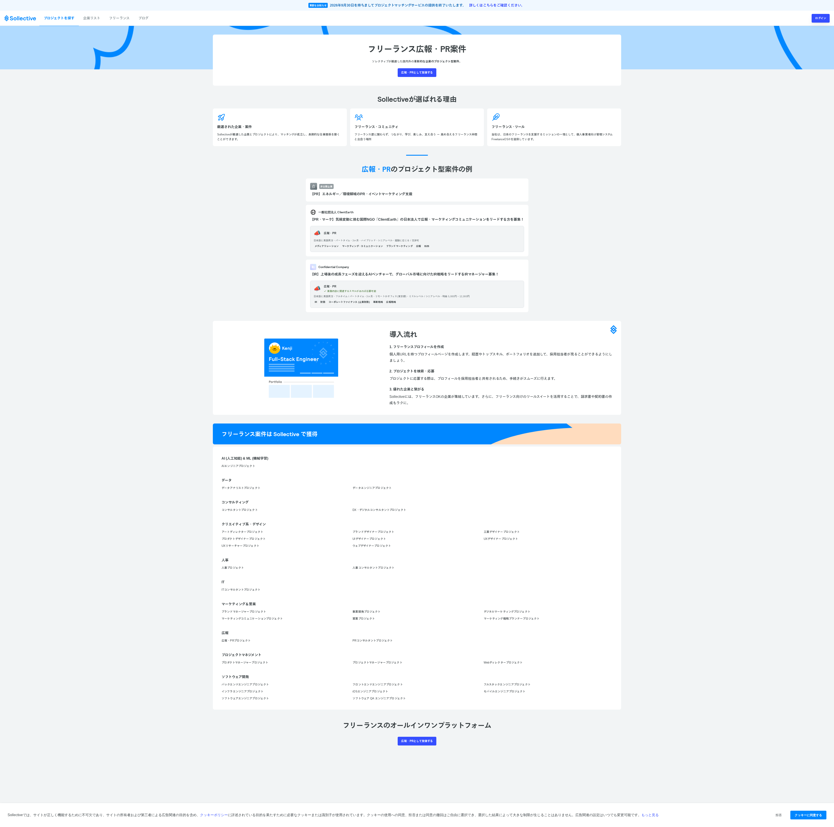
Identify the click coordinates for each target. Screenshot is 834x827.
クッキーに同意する (808, 815)
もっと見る (650, 815)
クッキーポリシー (214, 815)
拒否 (779, 815)
